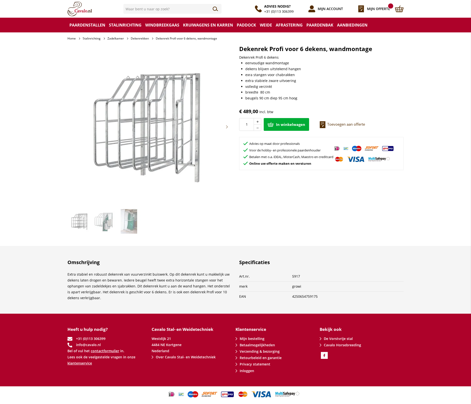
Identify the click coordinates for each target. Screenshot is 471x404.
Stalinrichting (92, 38)
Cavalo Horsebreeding (342, 345)
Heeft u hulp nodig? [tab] (87, 329)
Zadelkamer (115, 38)
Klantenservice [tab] (251, 329)
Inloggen (247, 370)
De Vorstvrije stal (338, 338)
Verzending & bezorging (260, 351)
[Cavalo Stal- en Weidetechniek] (95, 9)
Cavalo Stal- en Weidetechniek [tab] (182, 329)
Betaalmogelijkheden (257, 345)
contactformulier (105, 351)
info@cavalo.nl (88, 344)
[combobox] (172, 9)
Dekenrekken (140, 38)
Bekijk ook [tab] (331, 329)
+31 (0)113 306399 (279, 11)
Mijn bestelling (252, 338)
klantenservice (79, 363)
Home (71, 38)
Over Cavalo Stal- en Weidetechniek (186, 357)
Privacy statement (255, 364)
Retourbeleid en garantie (261, 357)
